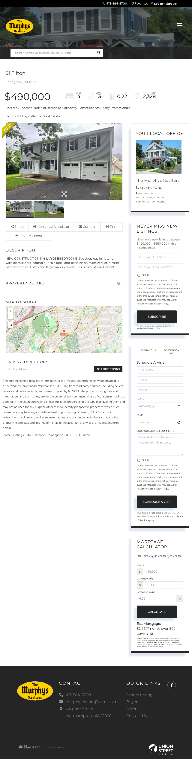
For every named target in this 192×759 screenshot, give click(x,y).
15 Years (175, 556)
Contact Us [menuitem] (136, 716)
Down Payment (147, 578)
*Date (140, 398)
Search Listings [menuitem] (140, 695)
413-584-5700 (116, 3)
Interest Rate (146, 592)
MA (28, 435)
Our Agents (158, 202)
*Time (140, 415)
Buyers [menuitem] (132, 701)
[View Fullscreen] (11, 325)
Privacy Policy (161, 303)
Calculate (157, 612)
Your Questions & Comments (155, 430)
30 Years (160, 556)
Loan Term (144, 556)
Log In (158, 3)
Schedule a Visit (171, 352)
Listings (18, 435)
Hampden (40, 435)
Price (140, 565)
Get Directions (108, 369)
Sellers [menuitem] (132, 709)
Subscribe (157, 316)
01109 (70, 435)
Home (7, 435)
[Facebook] (172, 685)
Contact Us (142, 202)
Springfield (56, 435)
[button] (99, 53)
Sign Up (171, 3)
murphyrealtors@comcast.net (93, 701)
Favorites (141, 3)
